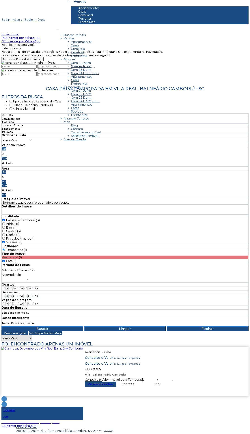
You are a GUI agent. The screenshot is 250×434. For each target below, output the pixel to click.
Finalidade (10, 246)
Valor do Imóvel (14, 145)
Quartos (8, 284)
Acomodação (11, 275)
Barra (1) (12, 227)
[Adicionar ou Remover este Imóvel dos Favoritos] (4, 404)
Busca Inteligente (16, 318)
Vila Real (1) (14, 242)
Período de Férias (16, 265)
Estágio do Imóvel (16, 199)
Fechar (208, 329)
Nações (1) (13, 235)
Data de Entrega (14, 307)
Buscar (42, 329)
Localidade (10, 216)
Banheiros (10, 292)
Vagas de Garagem (17, 300)
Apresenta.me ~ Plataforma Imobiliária (44, 431)
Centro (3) (13, 231)
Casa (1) (11, 261)
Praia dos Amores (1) (20, 238)
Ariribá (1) (12, 224)
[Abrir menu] (57, 28)
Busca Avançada (15, 333)
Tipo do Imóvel (14, 253)
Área (5, 168)
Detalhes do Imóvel (17, 206)
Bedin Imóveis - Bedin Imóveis (23, 19)
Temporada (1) (16, 250)
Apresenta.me (26, 427)
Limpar (125, 329)
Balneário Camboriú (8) (23, 220)
